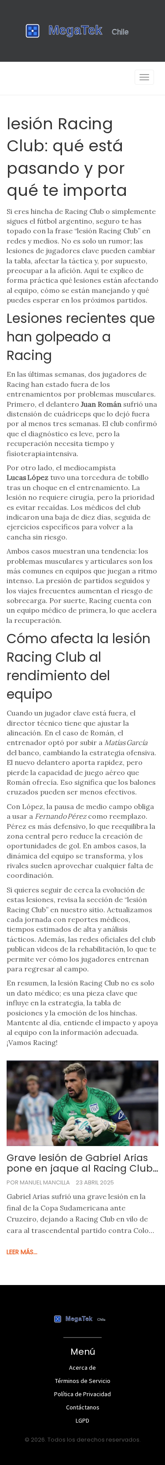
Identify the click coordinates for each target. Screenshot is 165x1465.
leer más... (22, 1252)
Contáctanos (82, 1407)
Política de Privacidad (82, 1394)
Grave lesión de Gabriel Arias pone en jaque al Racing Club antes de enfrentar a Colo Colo (80, 1163)
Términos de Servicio (82, 1381)
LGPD (82, 1420)
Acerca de (82, 1367)
